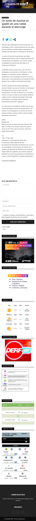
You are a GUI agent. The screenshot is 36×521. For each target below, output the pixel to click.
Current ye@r (6, 227)
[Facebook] (3, 34)
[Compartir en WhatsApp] (10, 39)
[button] (3, 10)
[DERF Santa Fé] (18, 4)
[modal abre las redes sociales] (14, 39)
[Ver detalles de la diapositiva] (18, 350)
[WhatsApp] (15, 34)
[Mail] (18, 512)
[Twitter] (7, 34)
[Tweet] (7, 39)
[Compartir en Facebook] (3, 39)
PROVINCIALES (9, 15)
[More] (19, 34)
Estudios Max (28, 519)
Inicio (3, 15)
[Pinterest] (11, 34)
